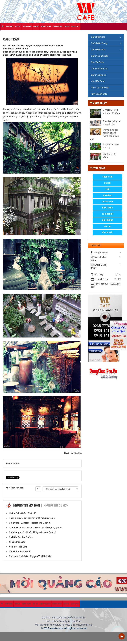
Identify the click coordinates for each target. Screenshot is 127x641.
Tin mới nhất (98, 103)
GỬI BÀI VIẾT (107, 232)
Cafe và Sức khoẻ (99, 56)
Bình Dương (107, 220)
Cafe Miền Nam (98, 49)
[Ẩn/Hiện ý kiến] (38, 488)
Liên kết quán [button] (46, 26)
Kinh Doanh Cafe (99, 94)
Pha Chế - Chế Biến (100, 87)
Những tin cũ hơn (56, 505)
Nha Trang (107, 208)
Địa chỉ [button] (36, 26)
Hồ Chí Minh (107, 214)
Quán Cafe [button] (75, 26)
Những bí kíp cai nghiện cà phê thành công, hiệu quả (104, 134)
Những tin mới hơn (26, 505)
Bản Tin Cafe (97, 62)
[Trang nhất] (3, 26)
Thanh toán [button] (57, 26)
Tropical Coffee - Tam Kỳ (111, 146)
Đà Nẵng (107, 195)
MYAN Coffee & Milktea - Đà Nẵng (111, 111)
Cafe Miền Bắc (98, 37)
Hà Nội (107, 183)
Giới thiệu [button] (9, 26)
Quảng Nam (107, 201)
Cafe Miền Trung (99, 43)
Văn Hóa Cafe (98, 81)
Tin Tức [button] (17, 26)
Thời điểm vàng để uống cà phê (111, 123)
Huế (107, 189)
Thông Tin (107, 177)
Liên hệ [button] (66, 26)
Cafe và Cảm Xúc (99, 68)
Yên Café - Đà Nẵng (109, 155)
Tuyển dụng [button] (26, 26)
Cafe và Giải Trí (98, 75)
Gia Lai (107, 226)
